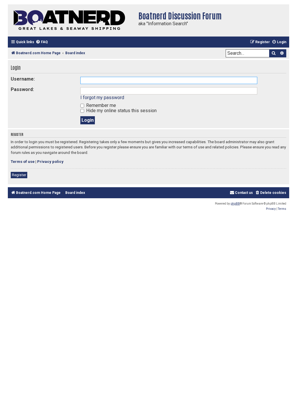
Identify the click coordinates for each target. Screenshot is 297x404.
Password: (22, 89)
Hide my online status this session (121, 110)
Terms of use (23, 161)
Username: (23, 79)
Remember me (100, 105)
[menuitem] (42, 42)
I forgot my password (102, 97)
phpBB (235, 203)
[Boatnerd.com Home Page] (71, 20)
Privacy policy (50, 161)
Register (19, 175)
